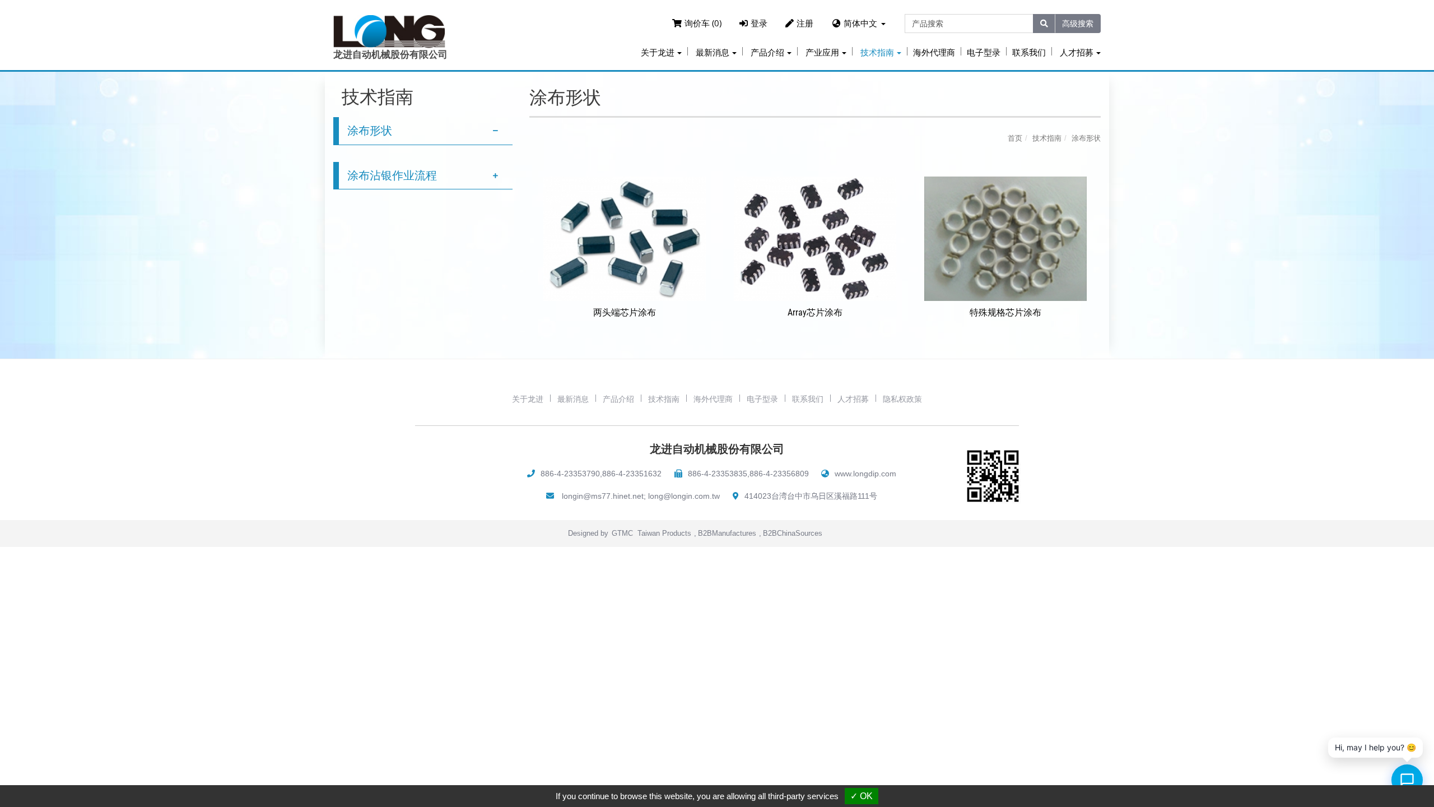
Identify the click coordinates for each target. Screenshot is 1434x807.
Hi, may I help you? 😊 (1375, 747)
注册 (805, 23)
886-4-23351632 (632, 473)
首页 (1015, 138)
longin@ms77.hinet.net (603, 495)
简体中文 (860, 23)
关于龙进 (527, 399)
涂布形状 (369, 130)
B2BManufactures (727, 533)
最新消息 (573, 399)
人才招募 (853, 399)
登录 (759, 23)
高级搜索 (1077, 23)
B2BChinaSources (792, 533)
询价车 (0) (703, 23)
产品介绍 (618, 399)
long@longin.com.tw (684, 495)
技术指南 (1046, 138)
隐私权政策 (902, 399)
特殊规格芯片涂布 (1005, 312)
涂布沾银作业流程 (392, 175)
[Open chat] (1407, 780)
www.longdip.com (865, 473)
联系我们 (1029, 52)
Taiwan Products (664, 533)
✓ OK (861, 796)
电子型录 (983, 52)
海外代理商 (934, 52)
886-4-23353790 (570, 473)
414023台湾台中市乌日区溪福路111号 (810, 495)
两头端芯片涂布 (624, 312)
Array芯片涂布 (815, 312)
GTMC (622, 533)
